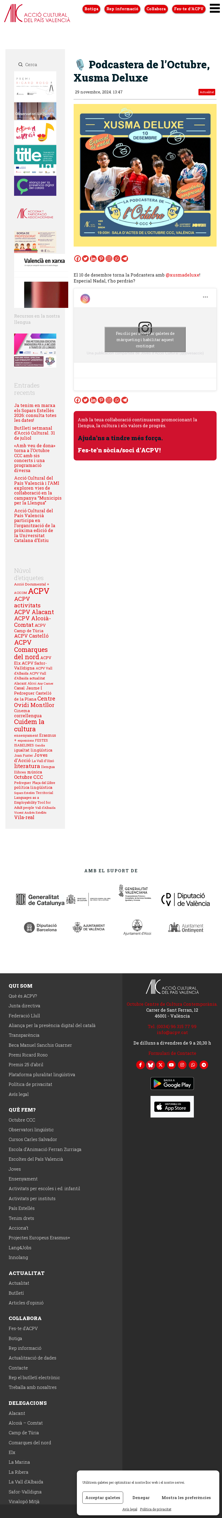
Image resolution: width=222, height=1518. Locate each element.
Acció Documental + (31, 584)
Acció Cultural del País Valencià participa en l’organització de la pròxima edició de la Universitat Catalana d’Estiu (34, 525)
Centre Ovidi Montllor (34, 702)
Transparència (24, 1035)
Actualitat (207, 92)
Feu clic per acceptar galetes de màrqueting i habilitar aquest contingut (145, 339)
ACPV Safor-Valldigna (30, 665)
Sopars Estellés (24, 793)
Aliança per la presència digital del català (52, 1025)
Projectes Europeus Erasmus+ (39, 1237)
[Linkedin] (93, 258)
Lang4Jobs (20, 1247)
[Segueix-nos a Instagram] (182, 1064)
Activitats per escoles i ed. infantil (44, 1188)
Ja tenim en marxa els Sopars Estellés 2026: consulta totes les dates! (35, 412)
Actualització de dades (32, 1358)
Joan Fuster (23, 755)
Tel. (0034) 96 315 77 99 (172, 1026)
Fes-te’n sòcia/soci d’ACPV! (119, 450)
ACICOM (20, 593)
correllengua (28, 715)
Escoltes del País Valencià (36, 1159)
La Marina (19, 1462)
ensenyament (26, 735)
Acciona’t (18, 1228)
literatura (27, 766)
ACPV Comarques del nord (31, 649)
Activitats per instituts (32, 1198)
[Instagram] (109, 258)
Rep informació (122, 8)
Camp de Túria (24, 1432)
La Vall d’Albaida (26, 1482)
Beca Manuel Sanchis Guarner (40, 1045)
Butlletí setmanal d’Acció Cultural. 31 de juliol (34, 433)
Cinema (22, 710)
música (34, 772)
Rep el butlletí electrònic (34, 1377)
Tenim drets (21, 1218)
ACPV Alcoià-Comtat (32, 621)
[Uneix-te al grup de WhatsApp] (193, 1064)
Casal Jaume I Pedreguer (28, 690)
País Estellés (22, 1208)
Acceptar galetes (102, 1497)
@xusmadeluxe (182, 275)
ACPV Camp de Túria (30, 627)
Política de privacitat (155, 1509)
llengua (48, 766)
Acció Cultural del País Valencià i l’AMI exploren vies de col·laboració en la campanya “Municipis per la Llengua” (37, 490)
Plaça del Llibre (43, 782)
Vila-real (24, 817)
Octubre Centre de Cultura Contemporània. (172, 1004)
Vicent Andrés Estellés (30, 812)
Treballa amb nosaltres (33, 1387)
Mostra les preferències (186, 1497)
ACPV (39, 590)
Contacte (18, 1368)
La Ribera (18, 1472)
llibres (20, 772)
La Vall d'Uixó (43, 761)
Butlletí (16, 1293)
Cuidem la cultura (29, 725)
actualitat (37, 678)
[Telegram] (124, 258)
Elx (12, 1452)
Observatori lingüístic (31, 1129)
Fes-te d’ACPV (189, 8)
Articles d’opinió (26, 1302)
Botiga (91, 8)
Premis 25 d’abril (26, 1064)
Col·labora (156, 8)
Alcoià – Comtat (26, 1423)
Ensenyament (23, 1179)
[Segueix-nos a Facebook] (140, 1064)
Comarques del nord (30, 1442)
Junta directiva (24, 1005)
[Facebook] (77, 258)
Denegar (141, 1497)
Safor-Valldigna (25, 1492)
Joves (15, 1169)
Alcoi (32, 683)
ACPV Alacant (34, 612)
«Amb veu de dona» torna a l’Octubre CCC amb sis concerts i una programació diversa (34, 458)
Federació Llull (24, 1015)
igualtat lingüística (33, 750)
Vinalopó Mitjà (24, 1501)
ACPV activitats (27, 602)
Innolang (18, 1257)
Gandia (40, 745)
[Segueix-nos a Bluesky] (150, 1065)
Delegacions (28, 1403)
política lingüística (33, 787)
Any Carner (45, 683)
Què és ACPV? (23, 996)
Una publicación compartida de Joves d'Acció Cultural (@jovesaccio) (145, 353)
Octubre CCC (28, 777)
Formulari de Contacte (172, 1053)
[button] (215, 8)
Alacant (20, 683)
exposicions (26, 740)
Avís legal (129, 1509)
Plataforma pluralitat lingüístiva (42, 1074)
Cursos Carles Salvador (33, 1139)
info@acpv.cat (172, 1032)
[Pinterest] (101, 258)
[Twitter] (85, 258)
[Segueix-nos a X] (160, 1064)
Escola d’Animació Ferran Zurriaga (45, 1149)
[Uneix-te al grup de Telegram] (203, 1064)
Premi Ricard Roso (28, 1055)
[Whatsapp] (116, 258)
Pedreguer (22, 782)
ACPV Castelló (31, 635)
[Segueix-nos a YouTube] (171, 1064)
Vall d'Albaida (45, 808)
